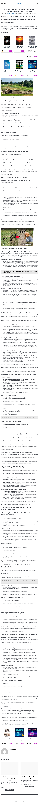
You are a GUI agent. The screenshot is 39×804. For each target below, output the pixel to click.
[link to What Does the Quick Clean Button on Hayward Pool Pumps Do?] (9, 768)
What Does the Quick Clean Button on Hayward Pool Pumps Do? (10, 778)
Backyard (14, 13)
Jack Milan (8, 13)
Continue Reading (10, 789)
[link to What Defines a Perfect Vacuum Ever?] (29, 768)
